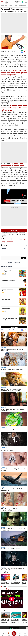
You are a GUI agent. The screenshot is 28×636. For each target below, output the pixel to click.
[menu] (2, 2)
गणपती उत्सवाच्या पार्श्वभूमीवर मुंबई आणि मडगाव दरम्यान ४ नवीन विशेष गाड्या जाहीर (5, 621)
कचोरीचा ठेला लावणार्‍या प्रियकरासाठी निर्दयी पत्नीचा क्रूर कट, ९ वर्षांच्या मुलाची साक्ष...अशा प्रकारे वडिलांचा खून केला (13, 234)
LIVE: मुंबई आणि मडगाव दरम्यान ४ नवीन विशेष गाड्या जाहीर (15, 621)
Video (5, 586)
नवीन (4, 611)
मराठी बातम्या (10, 242)
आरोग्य (15, 6)
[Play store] (22, 2)
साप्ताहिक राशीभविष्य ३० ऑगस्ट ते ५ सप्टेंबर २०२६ (5, 582)
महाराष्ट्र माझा (4, 6)
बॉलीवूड (3, 242)
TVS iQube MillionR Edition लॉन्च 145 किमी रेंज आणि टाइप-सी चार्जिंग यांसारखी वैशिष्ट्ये (15, 582)
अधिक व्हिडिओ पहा (6, 589)
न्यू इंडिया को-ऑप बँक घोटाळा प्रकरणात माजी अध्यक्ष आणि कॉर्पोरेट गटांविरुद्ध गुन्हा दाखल (14, 108)
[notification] (25, 2)
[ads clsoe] (27, 628)
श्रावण (10, 6)
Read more (7, 201)
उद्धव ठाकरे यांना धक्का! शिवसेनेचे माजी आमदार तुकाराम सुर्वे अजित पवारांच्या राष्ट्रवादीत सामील (14, 73)
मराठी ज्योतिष (22, 6)
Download (5, 47)
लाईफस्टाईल (23, 239)
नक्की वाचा (6, 572)
